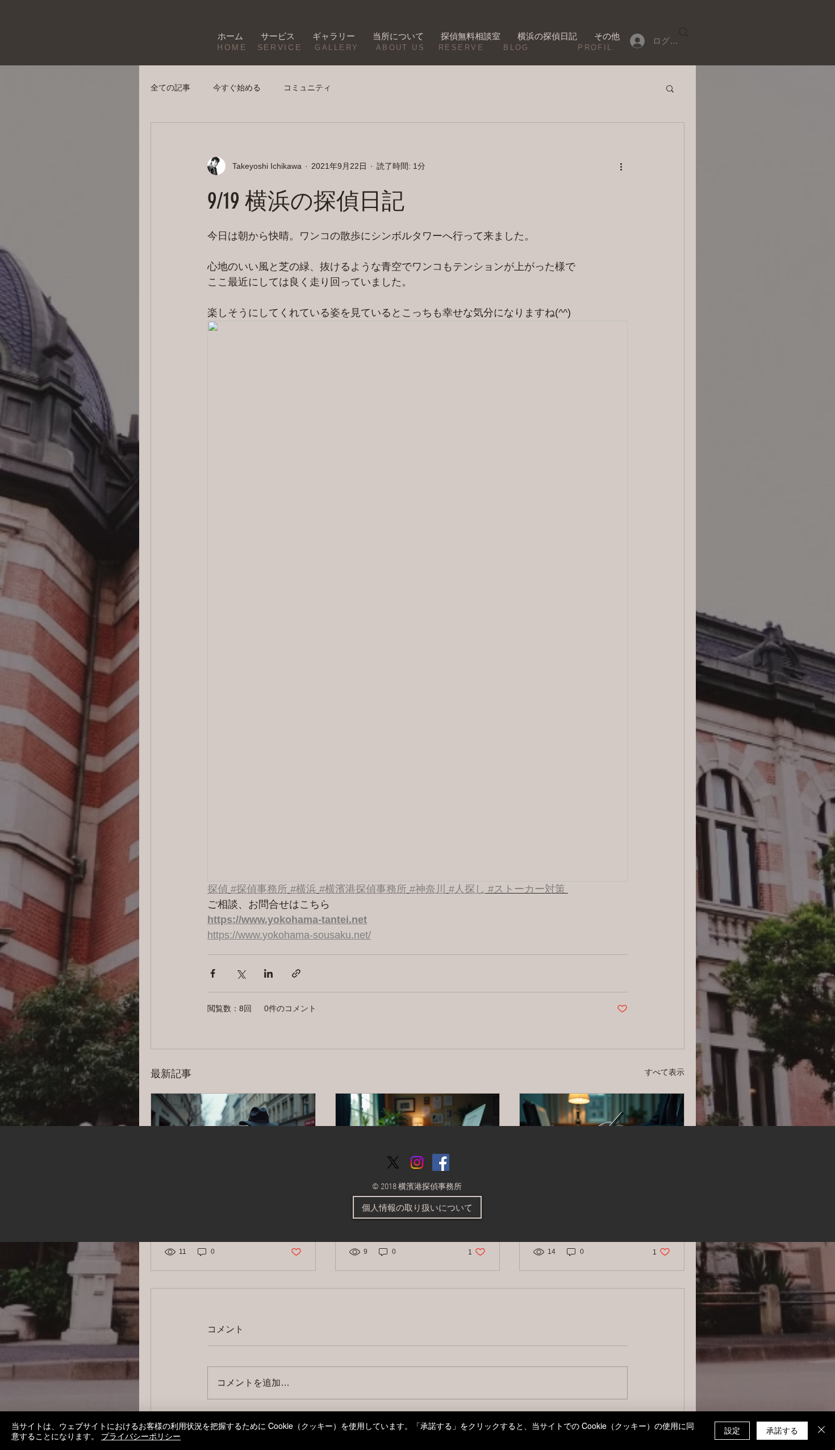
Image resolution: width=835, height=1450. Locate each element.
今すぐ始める (237, 87)
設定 (732, 1430)
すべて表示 (664, 1072)
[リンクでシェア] (296, 973)
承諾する (782, 1430)
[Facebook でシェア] (212, 973)
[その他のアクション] (621, 166)
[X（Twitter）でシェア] (240, 973)
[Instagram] (416, 1162)
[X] (393, 1162)
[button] (670, 88)
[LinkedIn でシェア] (268, 973)
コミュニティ (307, 87)
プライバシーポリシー (141, 1435)
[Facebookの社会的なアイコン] (440, 1162)
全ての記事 (170, 87)
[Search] (684, 32)
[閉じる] (821, 1430)
